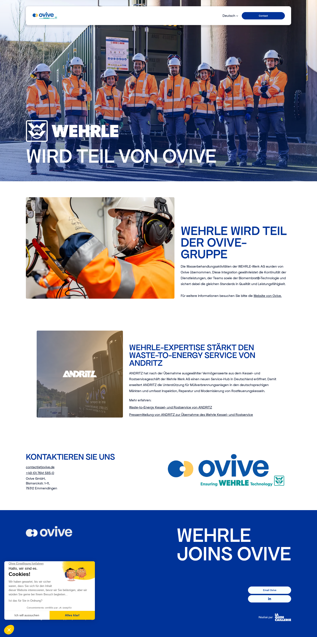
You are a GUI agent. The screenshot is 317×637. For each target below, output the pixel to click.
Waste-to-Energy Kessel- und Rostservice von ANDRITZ (170, 407)
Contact (263, 15)
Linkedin (270, 598)
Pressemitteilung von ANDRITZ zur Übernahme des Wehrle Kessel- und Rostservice (191, 415)
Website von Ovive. (268, 296)
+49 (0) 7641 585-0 (40, 473)
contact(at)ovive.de (40, 467)
